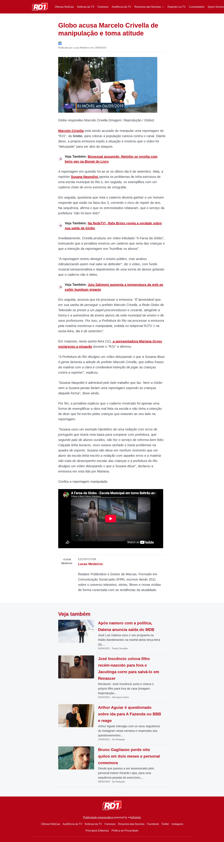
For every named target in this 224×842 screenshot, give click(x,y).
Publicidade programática (98, 817)
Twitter (165, 824)
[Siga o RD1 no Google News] (59, 43)
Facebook (153, 824)
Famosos (103, 6)
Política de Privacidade (125, 830)
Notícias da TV (85, 6)
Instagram (177, 824)
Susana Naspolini (85, 177)
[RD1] (40, 6)
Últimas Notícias (64, 6)
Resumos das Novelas (147, 6)
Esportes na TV (177, 6)
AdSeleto (135, 817)
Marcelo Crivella (71, 131)
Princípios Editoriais (97, 830)
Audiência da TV (121, 6)
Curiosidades (196, 6)
